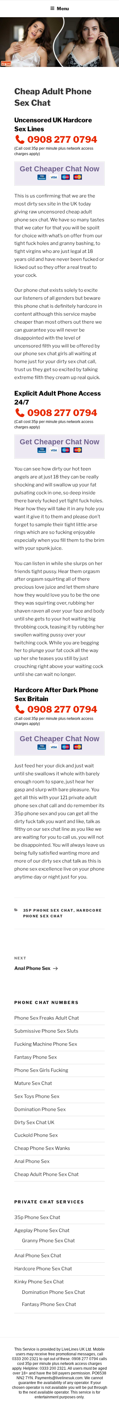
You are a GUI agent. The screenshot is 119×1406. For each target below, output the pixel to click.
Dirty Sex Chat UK (34, 1122)
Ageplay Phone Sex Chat (41, 1230)
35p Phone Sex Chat (48, 910)
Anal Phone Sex (32, 1161)
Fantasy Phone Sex (35, 1057)
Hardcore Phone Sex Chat (43, 1269)
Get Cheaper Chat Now (59, 169)
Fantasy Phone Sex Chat (49, 1304)
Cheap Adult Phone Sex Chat (46, 1174)
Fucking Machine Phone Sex (45, 1044)
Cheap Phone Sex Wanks (42, 1148)
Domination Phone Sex (40, 1109)
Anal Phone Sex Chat (37, 1256)
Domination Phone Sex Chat (53, 1292)
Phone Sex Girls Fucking (41, 1070)
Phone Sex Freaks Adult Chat (46, 1018)
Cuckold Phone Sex (36, 1135)
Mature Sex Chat (33, 1083)
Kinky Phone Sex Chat (39, 1282)
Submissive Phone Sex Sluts (46, 1031)
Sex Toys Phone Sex (36, 1096)
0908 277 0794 (61, 139)
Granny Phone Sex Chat (48, 1241)
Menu (63, 8)
